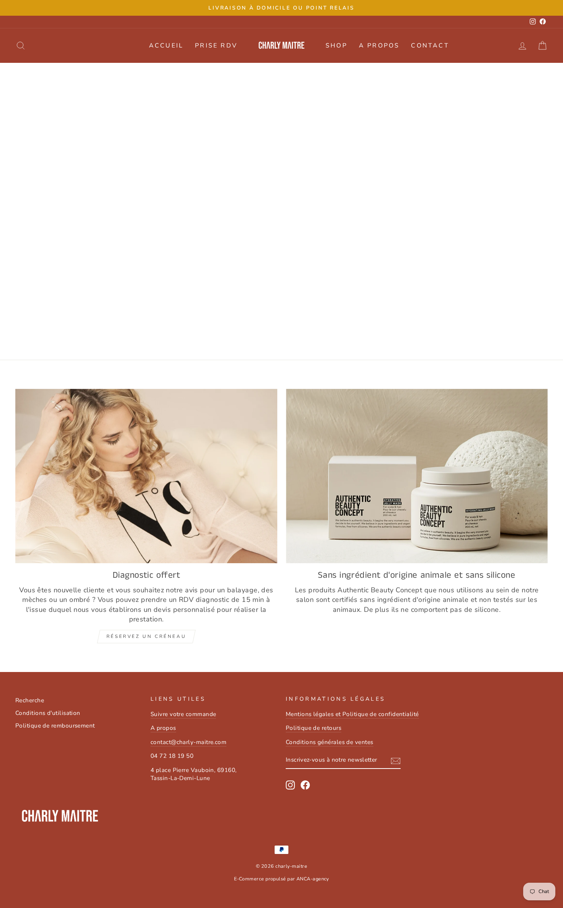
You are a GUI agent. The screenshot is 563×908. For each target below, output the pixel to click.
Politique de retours (313, 728)
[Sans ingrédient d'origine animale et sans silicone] (417, 476)
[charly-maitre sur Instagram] (290, 785)
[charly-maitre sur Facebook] (305, 785)
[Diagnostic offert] (146, 476)
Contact (430, 45)
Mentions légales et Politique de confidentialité (352, 714)
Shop (336, 45)
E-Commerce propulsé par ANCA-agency (281, 878)
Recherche (29, 700)
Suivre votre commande (183, 714)
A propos (379, 45)
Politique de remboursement (55, 725)
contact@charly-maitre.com (188, 742)
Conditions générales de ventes (329, 742)
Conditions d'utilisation (47, 713)
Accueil (166, 45)
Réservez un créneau (146, 636)
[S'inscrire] (396, 760)
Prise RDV (216, 45)
